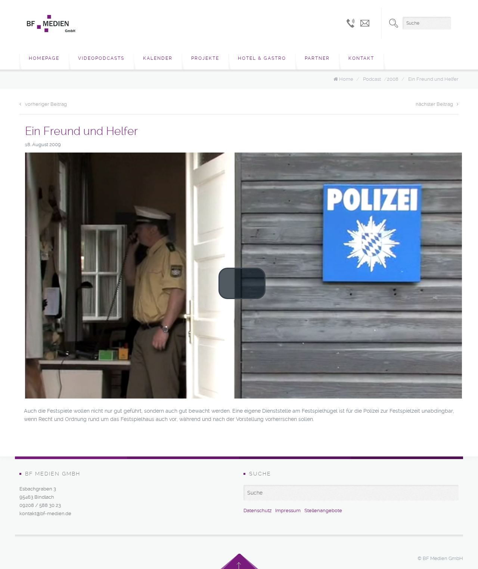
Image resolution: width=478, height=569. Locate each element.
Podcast (372, 79)
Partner (317, 58)
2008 (392, 79)
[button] (242, 283)
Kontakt (361, 58)
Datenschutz (257, 510)
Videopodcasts (101, 58)
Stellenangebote (323, 510)
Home (346, 79)
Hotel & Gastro (262, 58)
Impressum (288, 510)
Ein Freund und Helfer (433, 79)
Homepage (44, 58)
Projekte (205, 58)
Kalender (158, 58)
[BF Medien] (51, 23)
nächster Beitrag (434, 104)
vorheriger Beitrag (46, 104)
